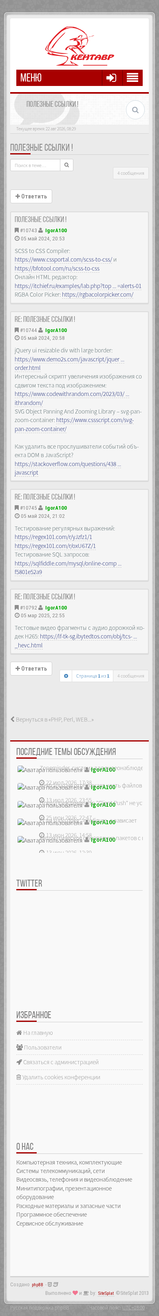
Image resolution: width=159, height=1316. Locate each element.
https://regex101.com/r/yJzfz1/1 (53, 537)
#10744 (28, 330)
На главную (37, 1033)
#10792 (28, 607)
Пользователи (42, 1047)
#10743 (28, 230)
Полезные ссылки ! (41, 148)
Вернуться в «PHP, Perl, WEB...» (54, 719)
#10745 (28, 507)
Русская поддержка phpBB (39, 1307)
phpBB (37, 1284)
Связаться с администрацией (60, 1062)
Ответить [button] (33, 196)
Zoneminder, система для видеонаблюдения (96, 768)
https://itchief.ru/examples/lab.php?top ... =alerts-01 (78, 286)
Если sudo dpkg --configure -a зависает (88, 820)
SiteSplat (106, 1293)
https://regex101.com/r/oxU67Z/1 (55, 546)
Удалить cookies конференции (60, 1077)
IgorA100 (56, 230)
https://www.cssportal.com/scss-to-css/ (63, 259)
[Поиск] (66, 165)
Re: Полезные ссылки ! (45, 320)
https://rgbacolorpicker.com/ (97, 294)
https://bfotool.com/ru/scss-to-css (57, 268)
